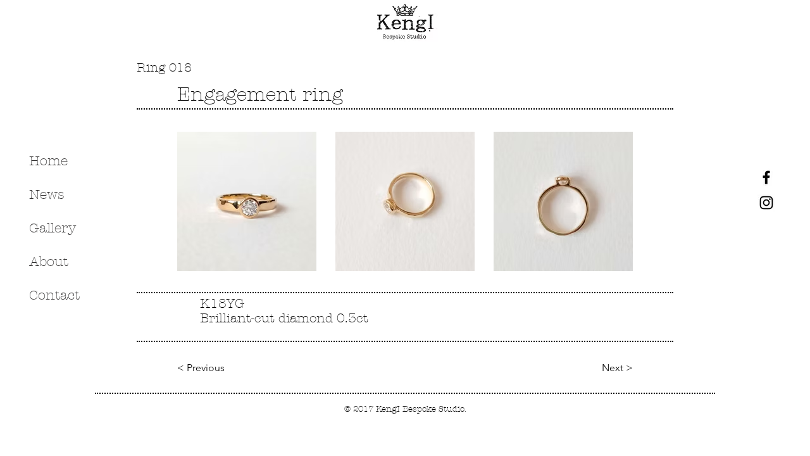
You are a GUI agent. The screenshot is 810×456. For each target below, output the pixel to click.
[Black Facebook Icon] (766, 177)
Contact (54, 295)
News (47, 194)
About (48, 261)
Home (48, 160)
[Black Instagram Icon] (766, 203)
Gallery (52, 228)
